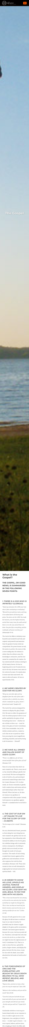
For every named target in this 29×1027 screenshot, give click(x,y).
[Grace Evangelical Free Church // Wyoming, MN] (7, 3)
